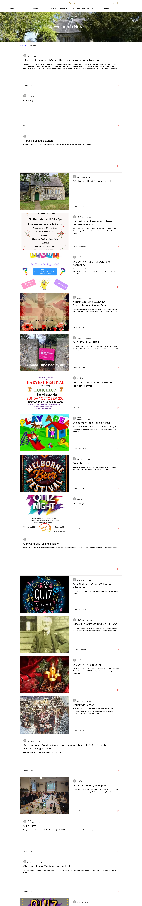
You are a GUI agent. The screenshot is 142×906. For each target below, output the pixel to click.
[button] (115, 3)
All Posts (23, 46)
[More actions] (118, 55)
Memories (33, 46)
